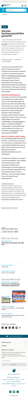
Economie (5, 14)
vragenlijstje (19, 122)
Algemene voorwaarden (8, 379)
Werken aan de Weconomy (18, 76)
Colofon (17, 379)
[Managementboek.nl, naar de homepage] (5, 6)
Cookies (8, 381)
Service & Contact (21, 383)
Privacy (22, 379)
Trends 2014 (4, 267)
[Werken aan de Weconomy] (6, 217)
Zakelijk (3, 346)
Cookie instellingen (16, 381)
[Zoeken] (25, 10)
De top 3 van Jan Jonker (8, 272)
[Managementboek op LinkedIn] (10, 392)
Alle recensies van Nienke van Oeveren (12, 199)
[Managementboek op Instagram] (18, 392)
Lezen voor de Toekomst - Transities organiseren (11, 285)
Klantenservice (6, 342)
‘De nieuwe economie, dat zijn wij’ (12, 243)
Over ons (14, 385)
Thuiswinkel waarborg (14, 377)
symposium (14, 131)
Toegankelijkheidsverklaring (8, 383)
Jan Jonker (4, 44)
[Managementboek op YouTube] (14, 392)
